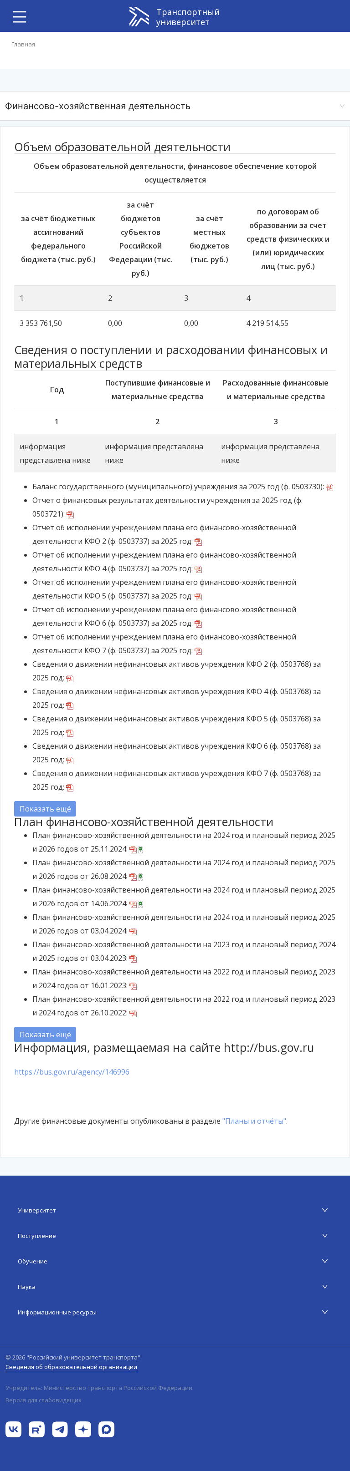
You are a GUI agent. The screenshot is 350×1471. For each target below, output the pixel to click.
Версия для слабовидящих (43, 1400)
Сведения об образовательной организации (71, 1367)
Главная (23, 44)
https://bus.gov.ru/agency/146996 (71, 1072)
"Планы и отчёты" (254, 1121)
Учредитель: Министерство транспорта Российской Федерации (98, 1388)
